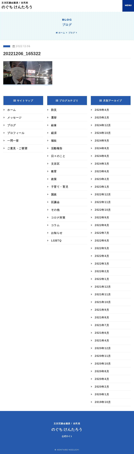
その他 (55, 209)
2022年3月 (102, 263)
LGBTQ (56, 240)
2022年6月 (102, 240)
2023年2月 (102, 179)
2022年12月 (103, 194)
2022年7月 (102, 232)
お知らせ (57, 232)
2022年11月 (103, 202)
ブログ (71, 33)
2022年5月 (102, 248)
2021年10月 (103, 302)
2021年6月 (102, 332)
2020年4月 (102, 379)
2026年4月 (102, 109)
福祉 (54, 140)
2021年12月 (103, 286)
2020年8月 (102, 371)
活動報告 (57, 148)
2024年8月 (102, 148)
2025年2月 (102, 117)
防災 (54, 109)
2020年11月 (103, 356)
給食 (54, 125)
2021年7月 (102, 325)
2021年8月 (102, 317)
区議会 (55, 202)
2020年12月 (103, 348)
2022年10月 (103, 209)
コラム (55, 225)
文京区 (55, 163)
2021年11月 (103, 294)
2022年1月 (102, 279)
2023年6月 (102, 171)
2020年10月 (103, 363)
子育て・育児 (59, 186)
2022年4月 (102, 256)
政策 (54, 179)
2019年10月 (103, 402)
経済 (54, 133)
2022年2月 (102, 271)
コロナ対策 (58, 217)
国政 (54, 194)
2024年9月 (102, 140)
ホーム (61, 33)
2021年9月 (102, 309)
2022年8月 (102, 225)
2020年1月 (102, 394)
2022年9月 (102, 217)
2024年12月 (103, 125)
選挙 (54, 117)
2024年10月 (103, 133)
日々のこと (58, 156)
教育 (54, 171)
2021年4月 (102, 340)
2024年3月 (102, 163)
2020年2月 (102, 386)
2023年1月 (102, 186)
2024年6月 (102, 156)
